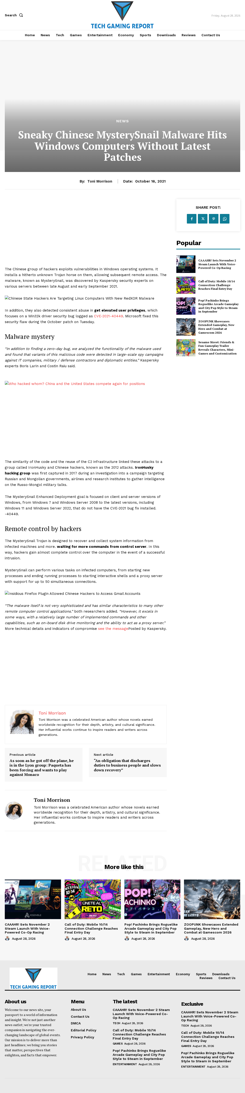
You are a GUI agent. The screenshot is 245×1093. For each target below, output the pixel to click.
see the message (113, 628)
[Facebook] (191, 219)
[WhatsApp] (224, 219)
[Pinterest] (213, 219)
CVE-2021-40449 (108, 316)
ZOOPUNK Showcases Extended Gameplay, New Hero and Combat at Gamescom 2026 (216, 326)
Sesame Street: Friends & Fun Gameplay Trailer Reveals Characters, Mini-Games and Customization (217, 347)
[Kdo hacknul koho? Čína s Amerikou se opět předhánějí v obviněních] (86, 384)
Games (118, 1043)
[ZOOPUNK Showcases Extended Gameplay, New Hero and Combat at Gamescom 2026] (185, 327)
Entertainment (125, 1064)
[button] (15, 15)
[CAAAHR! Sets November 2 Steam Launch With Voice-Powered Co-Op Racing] (185, 264)
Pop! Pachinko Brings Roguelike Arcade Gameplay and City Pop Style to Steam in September (218, 306)
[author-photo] (8, 938)
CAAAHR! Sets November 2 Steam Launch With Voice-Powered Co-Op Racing (217, 264)
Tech (116, 1023)
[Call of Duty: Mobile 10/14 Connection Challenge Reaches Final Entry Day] (185, 285)
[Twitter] (202, 219)
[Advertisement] (86, 232)
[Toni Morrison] (16, 810)
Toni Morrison (99, 181)
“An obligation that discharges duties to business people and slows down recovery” (127, 765)
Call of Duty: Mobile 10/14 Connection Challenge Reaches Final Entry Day (216, 284)
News (122, 121)
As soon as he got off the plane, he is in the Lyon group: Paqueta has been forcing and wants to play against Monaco (42, 767)
